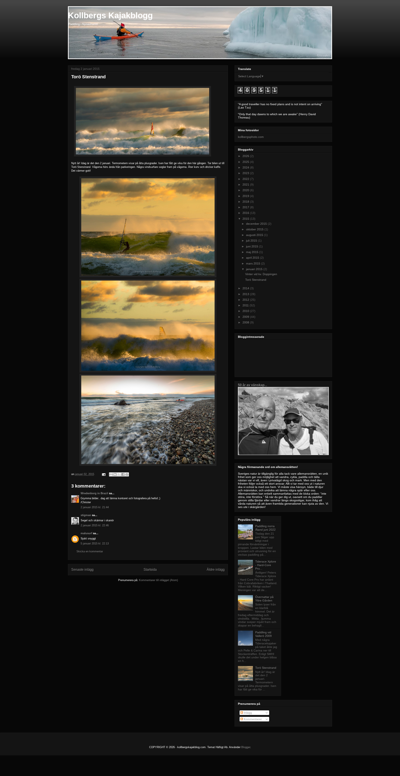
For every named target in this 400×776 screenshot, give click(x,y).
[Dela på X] (119, 474)
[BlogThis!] (115, 474)
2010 (246, 311)
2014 (246, 288)
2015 (246, 218)
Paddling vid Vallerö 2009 (263, 634)
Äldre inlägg (216, 569)
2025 (246, 161)
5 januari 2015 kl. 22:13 (95, 543)
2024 (246, 167)
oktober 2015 (255, 229)
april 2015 (253, 257)
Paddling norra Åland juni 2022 (265, 527)
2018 (246, 201)
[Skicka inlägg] (103, 474)
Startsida (150, 569)
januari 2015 (254, 269)
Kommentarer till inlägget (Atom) (158, 580)
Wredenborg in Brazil (94, 493)
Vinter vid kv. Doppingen (261, 274)
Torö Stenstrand (255, 279)
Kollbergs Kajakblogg (110, 15)
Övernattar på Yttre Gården (264, 598)
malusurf (86, 533)
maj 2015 (252, 252)
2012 (246, 299)
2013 (246, 294)
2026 (246, 156)
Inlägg (247, 712)
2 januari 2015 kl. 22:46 (95, 525)
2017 (246, 207)
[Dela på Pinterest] (127, 474)
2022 (246, 179)
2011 (246, 305)
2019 (246, 196)
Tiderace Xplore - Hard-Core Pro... (265, 565)
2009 (246, 316)
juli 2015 (252, 240)
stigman (86, 515)
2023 (246, 173)
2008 (246, 322)
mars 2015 (253, 263)
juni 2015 (252, 246)
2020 (246, 190)
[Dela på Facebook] (123, 474)
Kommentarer (252, 719)
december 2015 (257, 223)
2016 (246, 213)
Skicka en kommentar (89, 551)
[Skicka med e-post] (111, 474)
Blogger (245, 747)
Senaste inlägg (82, 569)
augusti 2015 (255, 235)
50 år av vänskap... (252, 385)
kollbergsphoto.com (251, 136)
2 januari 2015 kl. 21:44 (95, 507)
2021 (246, 184)
